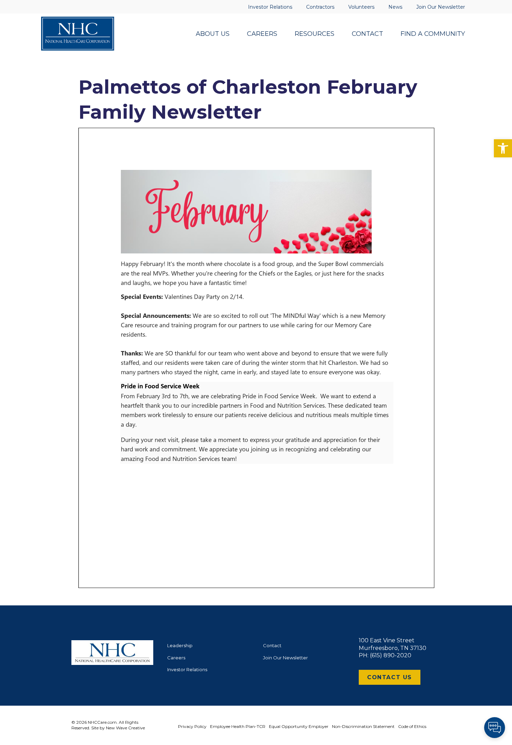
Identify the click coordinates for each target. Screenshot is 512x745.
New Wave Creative (125, 727)
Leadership (180, 645)
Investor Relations (187, 669)
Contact (272, 645)
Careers (176, 657)
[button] (503, 148)
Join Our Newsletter (285, 657)
